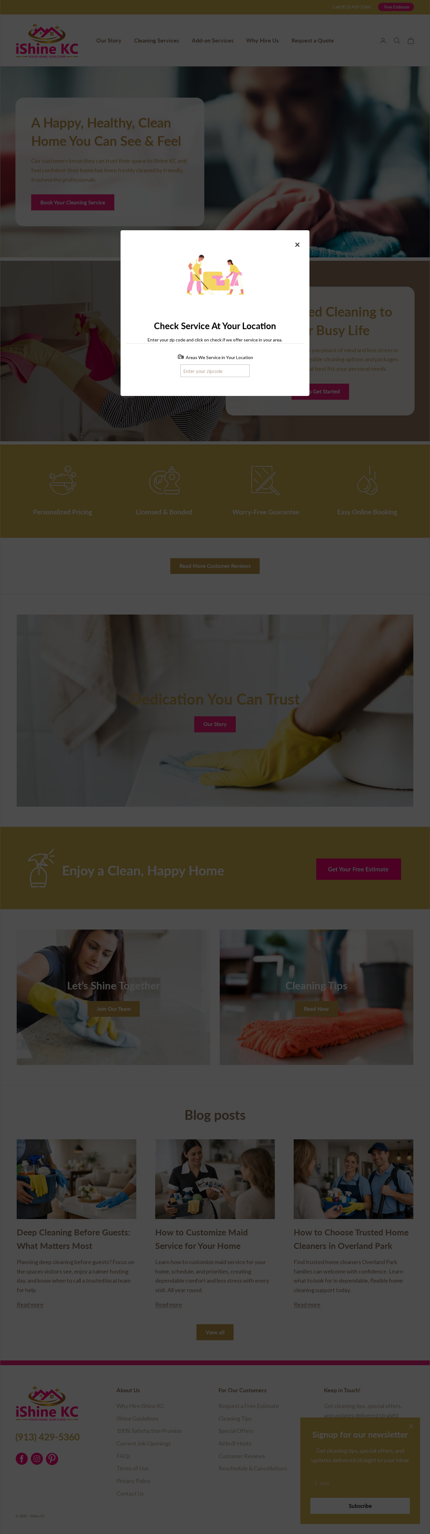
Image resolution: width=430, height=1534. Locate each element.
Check (237, 370)
